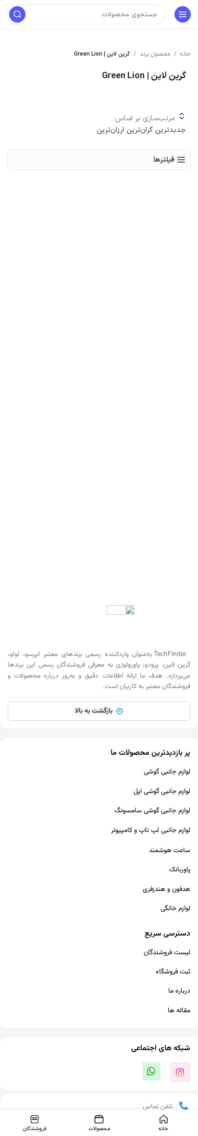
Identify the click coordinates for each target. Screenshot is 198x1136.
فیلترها (163, 159)
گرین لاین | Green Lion (102, 54)
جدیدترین (169, 130)
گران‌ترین (138, 130)
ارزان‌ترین (110, 130)
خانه (185, 54)
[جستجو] (17, 14)
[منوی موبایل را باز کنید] (183, 14)
